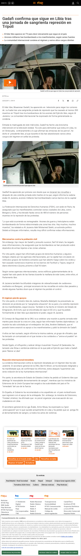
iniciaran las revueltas (59, 192)
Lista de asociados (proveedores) (12, 547)
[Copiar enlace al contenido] (77, 100)
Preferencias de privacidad (11, 552)
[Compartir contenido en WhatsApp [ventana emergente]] (72, 100)
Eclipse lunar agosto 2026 (65, 481)
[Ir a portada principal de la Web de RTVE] (7, 495)
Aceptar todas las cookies (69, 552)
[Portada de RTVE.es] (40, 3)
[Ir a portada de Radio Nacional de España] (36, 496)
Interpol (49, 481)
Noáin (33, 481)
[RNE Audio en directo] (12, 3)
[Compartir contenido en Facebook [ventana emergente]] (58, 100)
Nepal (40, 481)
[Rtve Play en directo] (9, 3)
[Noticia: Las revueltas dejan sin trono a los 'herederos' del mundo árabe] (26, 440)
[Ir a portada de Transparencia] (62, 496)
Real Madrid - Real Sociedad (17, 481)
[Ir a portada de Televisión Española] (22, 496)
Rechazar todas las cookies (48, 552)
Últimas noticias (47, 485)
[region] (40, 535)
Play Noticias (62, 485)
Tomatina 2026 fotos (22, 485)
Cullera (36, 485)
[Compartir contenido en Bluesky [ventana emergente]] (68, 100)
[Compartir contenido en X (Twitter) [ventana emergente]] (63, 100)
